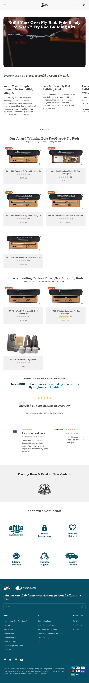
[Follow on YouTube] (21, 659)
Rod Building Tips (10, 637)
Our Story (77, 621)
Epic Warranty (43, 637)
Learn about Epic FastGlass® (15, 621)
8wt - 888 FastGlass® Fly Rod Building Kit (23, 257)
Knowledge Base (44, 621)
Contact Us (42, 641)
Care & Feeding (9, 629)
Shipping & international (47, 629)
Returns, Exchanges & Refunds (50, 633)
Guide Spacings (9, 641)
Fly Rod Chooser (10, 650)
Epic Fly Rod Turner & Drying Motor (23, 359)
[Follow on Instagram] (16, 659)
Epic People (78, 625)
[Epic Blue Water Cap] (15, 431)
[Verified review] (41, 437)
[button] (84, 437)
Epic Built (7, 625)
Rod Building (8, 633)
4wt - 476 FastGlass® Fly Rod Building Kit (23, 171)
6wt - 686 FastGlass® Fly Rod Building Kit (65, 215)
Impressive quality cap (33, 433)
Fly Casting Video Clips (13, 646)
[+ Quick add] (39, 164)
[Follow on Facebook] (4, 659)
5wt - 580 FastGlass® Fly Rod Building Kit (23, 215)
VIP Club (76, 629)
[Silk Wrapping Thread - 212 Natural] (58, 429)
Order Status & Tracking (47, 625)
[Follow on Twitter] (10, 659)
